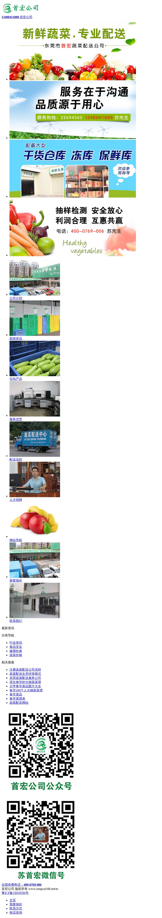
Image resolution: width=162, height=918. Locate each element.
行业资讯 (15, 642)
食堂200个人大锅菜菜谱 (26, 690)
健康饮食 (15, 651)
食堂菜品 (15, 694)
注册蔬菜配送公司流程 (25, 669)
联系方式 (15, 908)
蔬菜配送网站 (18, 702)
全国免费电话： (21, 884)
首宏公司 (17, 17)
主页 (12, 900)
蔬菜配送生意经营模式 (25, 673)
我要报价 (15, 904)
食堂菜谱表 (17, 698)
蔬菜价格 (15, 655)
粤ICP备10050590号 (15, 893)
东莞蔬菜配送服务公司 (25, 678)
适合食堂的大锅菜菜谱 (25, 682)
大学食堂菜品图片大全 (25, 686)
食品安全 (15, 646)
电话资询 (15, 912)
